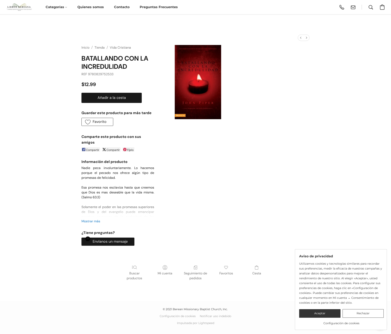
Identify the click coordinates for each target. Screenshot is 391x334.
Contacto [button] (122, 7)
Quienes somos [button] (90, 7)
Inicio (85, 47)
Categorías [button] (55, 7)
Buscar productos (134, 275)
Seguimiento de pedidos (195, 275)
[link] (341, 322)
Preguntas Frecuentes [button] (159, 7)
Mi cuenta (165, 273)
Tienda (99, 47)
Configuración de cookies (178, 316)
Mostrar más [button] (90, 221)
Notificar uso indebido (215, 316)
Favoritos (226, 273)
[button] (19, 7)
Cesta (256, 273)
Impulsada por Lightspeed (195, 323)
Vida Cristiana (120, 47)
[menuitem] (301, 38)
